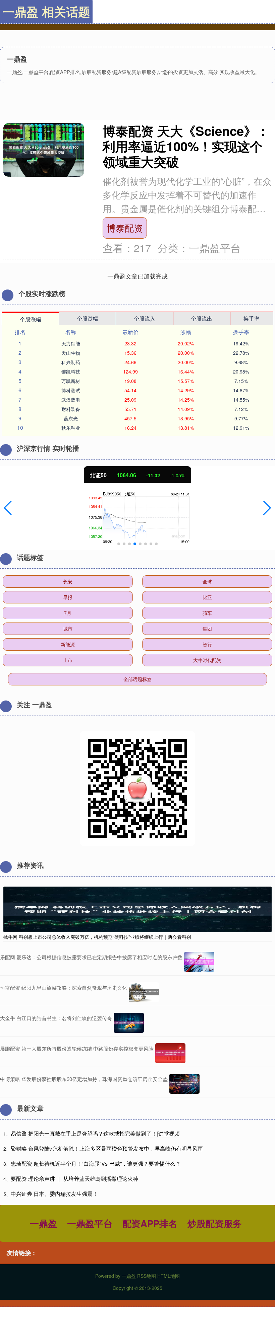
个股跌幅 (87, 318)
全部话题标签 (137, 679)
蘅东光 (71, 418)
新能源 (68, 644)
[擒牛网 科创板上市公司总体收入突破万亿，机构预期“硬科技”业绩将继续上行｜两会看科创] (137, 908)
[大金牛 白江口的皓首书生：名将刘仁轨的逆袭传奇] (129, 1023)
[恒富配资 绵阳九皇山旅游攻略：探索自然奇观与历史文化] (144, 992)
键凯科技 (70, 371)
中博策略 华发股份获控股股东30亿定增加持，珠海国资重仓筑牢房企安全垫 (84, 1078)
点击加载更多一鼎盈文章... (137, 275)
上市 (67, 660)
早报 (67, 597)
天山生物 (70, 352)
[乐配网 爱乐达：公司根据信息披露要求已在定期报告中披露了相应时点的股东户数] (199, 962)
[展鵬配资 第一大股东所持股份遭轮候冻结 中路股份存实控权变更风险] (170, 1053)
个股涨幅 (30, 319)
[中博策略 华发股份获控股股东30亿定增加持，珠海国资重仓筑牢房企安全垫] (184, 1084)
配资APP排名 (149, 1223)
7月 (67, 612)
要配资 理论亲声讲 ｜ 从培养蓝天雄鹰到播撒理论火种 (74, 1178)
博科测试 (70, 390)
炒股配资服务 (214, 1223)
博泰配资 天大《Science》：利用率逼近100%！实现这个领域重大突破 (186, 146)
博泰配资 (125, 227)
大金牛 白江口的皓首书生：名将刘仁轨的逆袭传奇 (56, 1017)
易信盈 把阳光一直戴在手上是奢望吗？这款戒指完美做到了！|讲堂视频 (95, 1133)
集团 (207, 628)
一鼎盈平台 (89, 1223)
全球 (207, 581)
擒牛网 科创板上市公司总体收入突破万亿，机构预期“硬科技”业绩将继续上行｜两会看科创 (97, 936)
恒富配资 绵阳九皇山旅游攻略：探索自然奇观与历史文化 (63, 987)
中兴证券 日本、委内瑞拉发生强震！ (54, 1194)
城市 (67, 628)
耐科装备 (70, 409)
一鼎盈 (43, 1223)
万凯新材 (70, 381)
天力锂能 (70, 343)
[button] (7, 508)
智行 (207, 644)
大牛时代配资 (207, 660)
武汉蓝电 (70, 399)
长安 (67, 581)
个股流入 (144, 318)
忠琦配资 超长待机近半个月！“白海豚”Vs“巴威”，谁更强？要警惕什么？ (96, 1163)
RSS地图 (146, 1275)
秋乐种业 (70, 427)
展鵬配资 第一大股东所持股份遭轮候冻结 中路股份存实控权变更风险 (77, 1048)
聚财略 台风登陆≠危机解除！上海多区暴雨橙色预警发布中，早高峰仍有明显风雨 (107, 1148)
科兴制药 (70, 362)
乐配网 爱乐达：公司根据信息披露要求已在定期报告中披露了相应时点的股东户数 (91, 957)
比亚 (207, 597)
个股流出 (201, 318)
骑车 (207, 612)
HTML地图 (168, 1275)
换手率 (251, 318)
